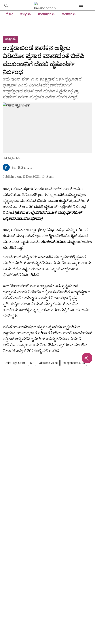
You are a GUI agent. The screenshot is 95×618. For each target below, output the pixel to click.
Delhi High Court (15, 362)
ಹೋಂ (9, 14)
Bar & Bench (21, 167)
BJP (32, 362)
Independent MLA (74, 362)
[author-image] (6, 167)
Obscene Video (48, 362)
